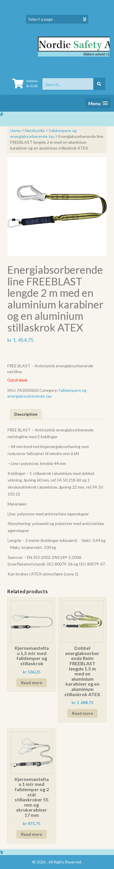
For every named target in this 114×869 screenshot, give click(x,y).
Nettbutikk (35, 130)
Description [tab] (25, 414)
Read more (31, 682)
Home (15, 130)
